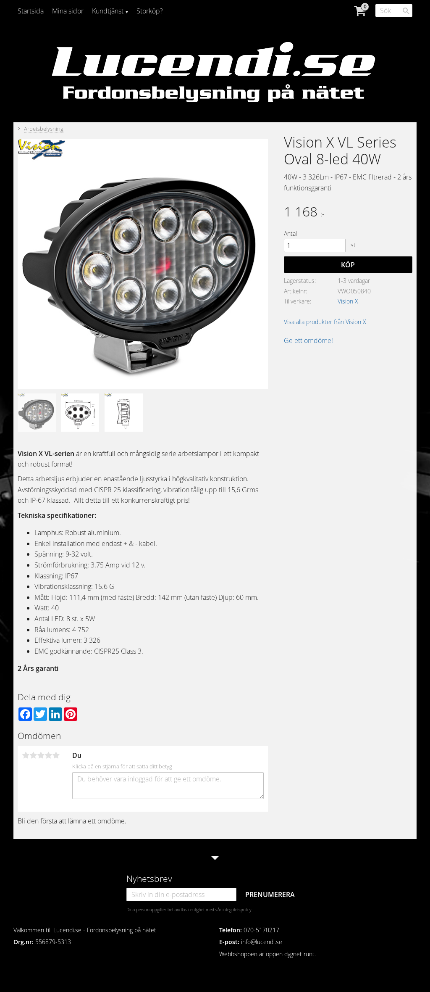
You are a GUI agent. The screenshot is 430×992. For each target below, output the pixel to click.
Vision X (348, 301)
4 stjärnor (48, 755)
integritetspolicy (237, 910)
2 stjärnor (33, 755)
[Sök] (406, 11)
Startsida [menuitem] (31, 11)
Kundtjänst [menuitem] (107, 11)
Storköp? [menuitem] (149, 11)
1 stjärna (25, 755)
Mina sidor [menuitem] (68, 11)
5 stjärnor (56, 755)
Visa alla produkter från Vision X (325, 322)
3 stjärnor (41, 755)
